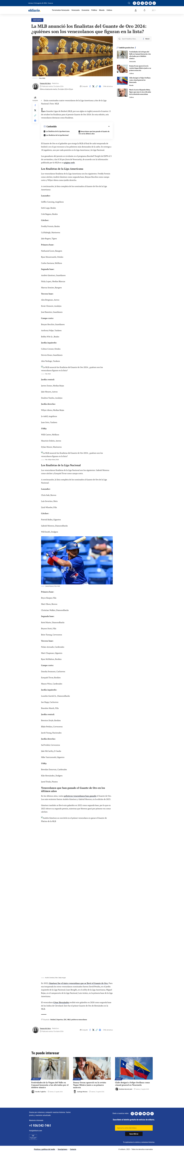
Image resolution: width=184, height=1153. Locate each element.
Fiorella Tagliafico (40, 1091)
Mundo (131, 85)
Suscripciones (62, 1149)
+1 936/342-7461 (40, 1125)
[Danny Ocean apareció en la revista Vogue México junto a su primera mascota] (122, 69)
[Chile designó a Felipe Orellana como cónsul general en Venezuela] (122, 81)
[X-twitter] (142, 3)
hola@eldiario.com (35, 1131)
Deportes (37, 20)
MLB (68, 1019)
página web (69, 162)
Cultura (131, 73)
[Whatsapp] (154, 3)
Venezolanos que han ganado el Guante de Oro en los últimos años (94, 133)
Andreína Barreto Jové (125, 1089)
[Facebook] (138, 3)
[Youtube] (146, 3)
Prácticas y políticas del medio (44, 1149)
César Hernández (61, 1002)
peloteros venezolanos (79, 1019)
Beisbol (53, 1019)
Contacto (73, 1149)
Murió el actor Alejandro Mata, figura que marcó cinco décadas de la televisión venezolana (140, 92)
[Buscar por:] (131, 38)
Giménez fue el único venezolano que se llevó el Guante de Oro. (78, 983)
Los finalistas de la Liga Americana (58, 131)
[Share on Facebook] (89, 86)
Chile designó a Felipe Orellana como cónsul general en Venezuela (139, 80)
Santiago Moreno (82, 1091)
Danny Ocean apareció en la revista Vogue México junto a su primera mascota (140, 68)
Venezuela (132, 61)
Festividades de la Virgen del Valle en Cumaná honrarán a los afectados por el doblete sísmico (49, 1085)
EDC (65, 1019)
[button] (129, 3)
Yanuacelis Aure (45, 83)
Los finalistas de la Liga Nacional (57, 135)
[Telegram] (150, 3)
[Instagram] (134, 3)
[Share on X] (93, 86)
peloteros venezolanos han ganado (80, 796)
